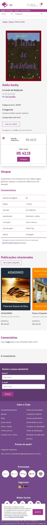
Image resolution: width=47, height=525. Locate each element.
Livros (11, 22)
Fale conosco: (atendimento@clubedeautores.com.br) (20, 454)
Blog (2, 418)
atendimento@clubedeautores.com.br (14, 243)
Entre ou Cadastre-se (34, 5)
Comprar (23, 159)
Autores (4, 414)
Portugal (9, 10)
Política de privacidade (34, 410)
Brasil (3, 10)
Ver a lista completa (11, 263)
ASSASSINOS (6, 313)
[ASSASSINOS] (15, 289)
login (8, 342)
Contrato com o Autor (9, 435)
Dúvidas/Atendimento (9, 410)
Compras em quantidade (35, 426)
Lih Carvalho (10, 97)
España (17, 10)
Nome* (5, 373)
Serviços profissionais (34, 418)
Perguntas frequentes (9, 450)
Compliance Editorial (33, 414)
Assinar (8, 394)
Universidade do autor (34, 422)
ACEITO (38, 512)
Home (5, 22)
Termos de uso (6, 430)
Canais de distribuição (34, 430)
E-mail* (5, 382)
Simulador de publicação (35, 437)
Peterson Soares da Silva (10, 317)
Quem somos (6, 422)
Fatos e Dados (6, 426)
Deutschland (25, 10)
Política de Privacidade (16, 517)
